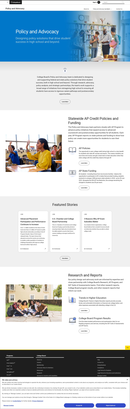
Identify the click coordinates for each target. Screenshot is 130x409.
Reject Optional (110, 405)
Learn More (65, 101)
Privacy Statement (37, 401)
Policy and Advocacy (15, 8)
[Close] (127, 379)
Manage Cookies (9, 405)
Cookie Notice (17, 401)
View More (65, 258)
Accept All (79, 405)
